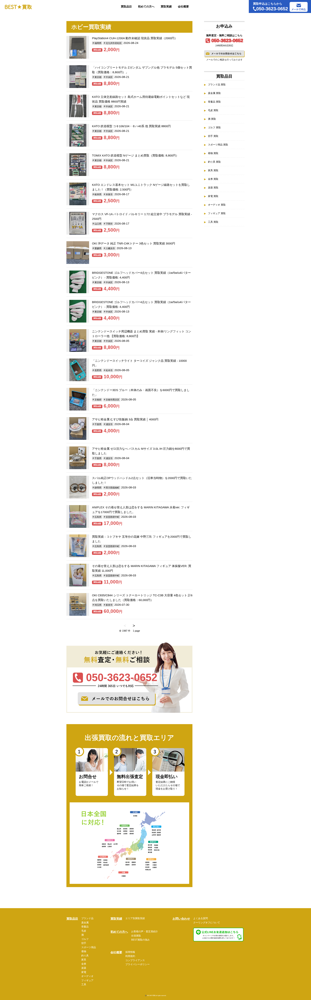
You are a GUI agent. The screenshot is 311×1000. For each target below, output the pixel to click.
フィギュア (87, 980)
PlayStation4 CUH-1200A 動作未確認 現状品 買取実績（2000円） (134, 38)
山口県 (98, 223)
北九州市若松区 (114, 43)
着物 (83, 951)
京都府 (98, 399)
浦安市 (109, 424)
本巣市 (109, 194)
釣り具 (85, 955)
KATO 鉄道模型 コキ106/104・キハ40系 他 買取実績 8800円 (131, 126)
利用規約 (130, 956)
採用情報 (130, 952)
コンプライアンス (135, 960)
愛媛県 (98, 248)
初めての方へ (146, 6)
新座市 (109, 605)
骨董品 (85, 926)
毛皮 (83, 930)
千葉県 (98, 424)
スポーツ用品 (88, 947)
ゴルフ (85, 939)
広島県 (98, 517)
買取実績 (166, 6)
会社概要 (183, 6)
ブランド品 (87, 918)
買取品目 (126, 6)
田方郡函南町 (112, 487)
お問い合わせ (181, 918)
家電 (83, 972)
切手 (83, 943)
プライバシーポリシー (137, 964)
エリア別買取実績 (135, 918)
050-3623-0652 (227, 40)
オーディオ (87, 976)
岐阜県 (98, 194)
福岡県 (98, 43)
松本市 (109, 370)
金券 (83, 963)
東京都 (98, 77)
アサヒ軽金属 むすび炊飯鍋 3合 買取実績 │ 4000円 (125, 419)
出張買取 (136, 935)
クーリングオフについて (206, 922)
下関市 (109, 223)
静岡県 (98, 487)
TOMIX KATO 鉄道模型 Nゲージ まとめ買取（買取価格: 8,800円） (135, 155)
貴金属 (85, 922)
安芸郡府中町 (112, 517)
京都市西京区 (112, 399)
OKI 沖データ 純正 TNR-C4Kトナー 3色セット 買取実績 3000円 (133, 243)
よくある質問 (200, 918)
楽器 (83, 967)
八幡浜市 (110, 248)
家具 (83, 959)
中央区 (109, 77)
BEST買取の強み (140, 939)
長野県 (98, 370)
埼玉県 (98, 605)
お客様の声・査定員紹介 (144, 931)
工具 (83, 984)
